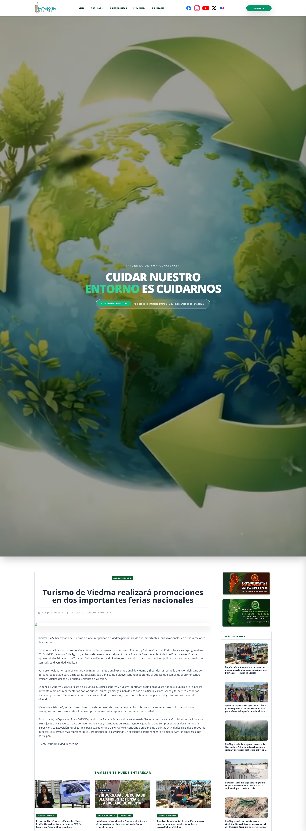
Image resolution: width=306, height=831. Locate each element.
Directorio (158, 8)
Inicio (81, 8)
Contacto (259, 8)
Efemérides (139, 8)
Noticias (96, 8)
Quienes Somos (118, 8)
